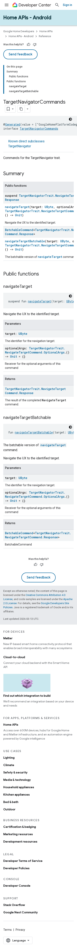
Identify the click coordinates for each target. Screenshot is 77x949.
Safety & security (15, 772)
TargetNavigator (19, 146)
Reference (45, 36)
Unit (18, 215)
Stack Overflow (14, 905)
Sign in (67, 5)
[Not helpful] (35, 44)
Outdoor (9, 809)
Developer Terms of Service (23, 861)
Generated (12, 124)
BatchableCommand (19, 230)
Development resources (20, 841)
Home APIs (46, 31)
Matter (8, 638)
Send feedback (20, 54)
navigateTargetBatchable (25, 241)
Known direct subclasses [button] (26, 143)
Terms (7, 929)
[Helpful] (28, 44)
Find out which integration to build (27, 695)
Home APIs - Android (27, 18)
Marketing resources (18, 834)
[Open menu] (6, 5)
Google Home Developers (18, 31)
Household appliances (18, 787)
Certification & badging (19, 827)
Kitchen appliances (16, 794)
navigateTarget (17, 207)
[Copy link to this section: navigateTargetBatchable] (55, 417)
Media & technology (17, 780)
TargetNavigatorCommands (39, 128)
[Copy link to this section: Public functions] (43, 274)
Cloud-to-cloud (14, 657)
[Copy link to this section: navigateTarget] (36, 286)
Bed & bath (10, 802)
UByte (49, 207)
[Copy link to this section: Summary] (28, 174)
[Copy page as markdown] (21, 108)
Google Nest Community (20, 912)
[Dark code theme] (70, 119)
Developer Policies (16, 868)
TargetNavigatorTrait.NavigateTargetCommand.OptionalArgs (35, 350)
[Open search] (57, 4)
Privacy (20, 929)
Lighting (9, 757)
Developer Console (16, 885)
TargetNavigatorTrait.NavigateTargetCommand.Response (38, 535)
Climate (8, 765)
